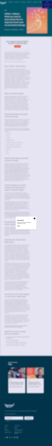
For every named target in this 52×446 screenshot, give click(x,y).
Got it (18, 225)
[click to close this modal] (34, 218)
